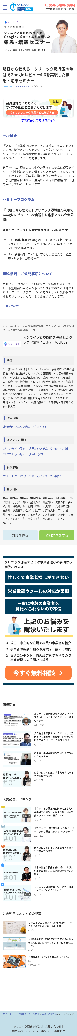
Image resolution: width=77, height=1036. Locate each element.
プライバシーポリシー (38, 1031)
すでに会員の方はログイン (38, 120)
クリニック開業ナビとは (28, 1027)
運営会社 (59, 1031)
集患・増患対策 (49, 1014)
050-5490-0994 (62, 5)
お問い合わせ (11, 305)
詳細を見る (20, 535)
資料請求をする (57, 535)
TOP (5, 1014)
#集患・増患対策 (22, 86)
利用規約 (17, 1031)
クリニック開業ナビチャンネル (24, 1014)
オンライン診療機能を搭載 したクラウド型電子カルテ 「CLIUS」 (47, 340)
